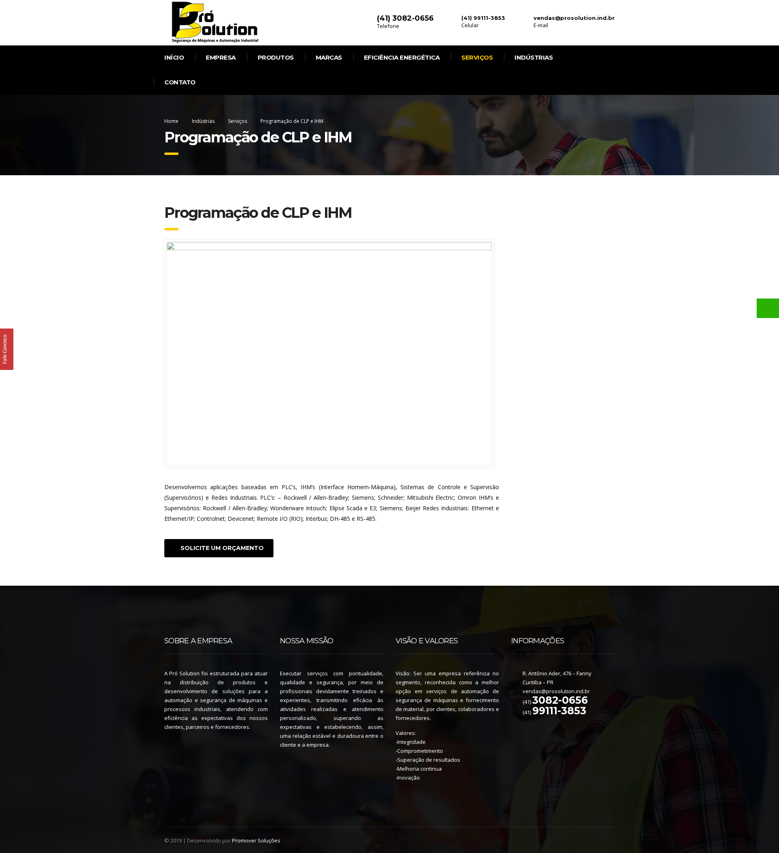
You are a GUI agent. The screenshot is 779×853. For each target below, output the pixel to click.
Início (174, 57)
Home (171, 121)
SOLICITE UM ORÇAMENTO (222, 548)
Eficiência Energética (402, 57)
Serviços (477, 57)
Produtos (276, 57)
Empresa (221, 57)
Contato (180, 82)
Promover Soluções (256, 840)
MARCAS (329, 57)
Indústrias (533, 57)
